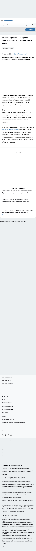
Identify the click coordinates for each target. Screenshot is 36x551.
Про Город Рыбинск (6, 396)
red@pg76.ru (20, 478)
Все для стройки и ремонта (8, 25)
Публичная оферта (6, 426)
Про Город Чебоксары (7, 402)
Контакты (4, 449)
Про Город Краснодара (7, 409)
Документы (4, 416)
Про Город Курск (6, 387)
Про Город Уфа (5, 399)
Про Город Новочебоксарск (8, 392)
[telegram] (21, 152)
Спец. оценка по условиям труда (9, 515)
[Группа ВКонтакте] (3, 435)
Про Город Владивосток (7, 406)
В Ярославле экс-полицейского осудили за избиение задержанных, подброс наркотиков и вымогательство (16, 203)
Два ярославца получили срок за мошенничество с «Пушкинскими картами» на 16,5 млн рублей (17, 193)
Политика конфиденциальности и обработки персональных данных (18, 526)
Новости (4, 455)
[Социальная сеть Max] (10, 435)
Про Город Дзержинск (7, 377)
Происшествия (8, 48)
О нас (3, 446)
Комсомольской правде (10, 130)
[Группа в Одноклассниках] (5, 435)
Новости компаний (6, 441)
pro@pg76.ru (24, 477)
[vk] (15, 152)
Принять (30, 29)
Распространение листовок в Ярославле (11, 497)
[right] (34, 25)
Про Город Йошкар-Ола (7, 383)
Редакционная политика (7, 452)
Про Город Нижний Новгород (9, 389)
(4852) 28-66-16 (16, 477)
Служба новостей (20, 54)
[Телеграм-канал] (8, 435)
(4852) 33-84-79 (13, 478)
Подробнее (30, 524)
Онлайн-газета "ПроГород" (8, 419)
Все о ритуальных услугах (23, 25)
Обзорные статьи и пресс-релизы (10, 443)
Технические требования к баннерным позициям (13, 422)
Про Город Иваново (6, 380)
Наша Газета (5, 412)
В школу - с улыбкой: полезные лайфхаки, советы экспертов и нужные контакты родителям (17, 212)
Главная (4, 458)
